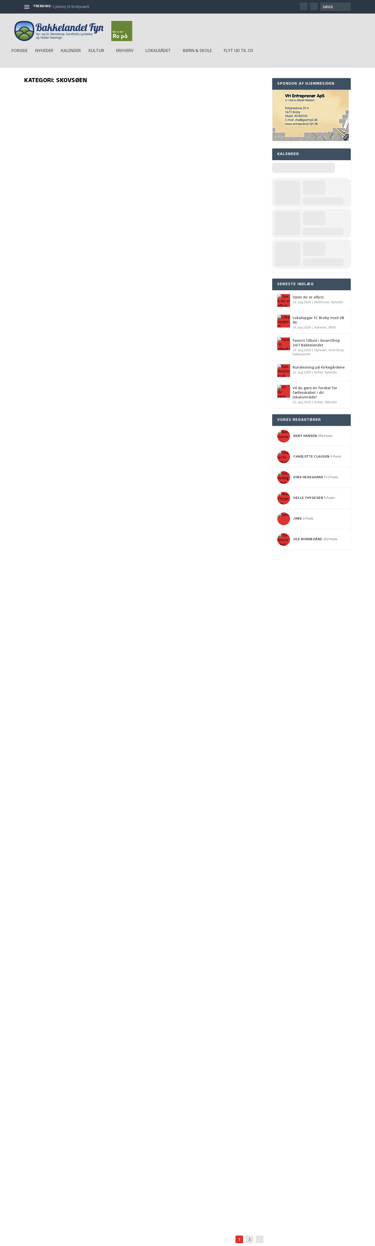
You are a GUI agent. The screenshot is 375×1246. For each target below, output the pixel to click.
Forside (19, 50)
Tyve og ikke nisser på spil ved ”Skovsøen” (97, 658)
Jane (36, 205)
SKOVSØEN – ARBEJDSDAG (67, 1070)
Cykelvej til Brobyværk (71, 6)
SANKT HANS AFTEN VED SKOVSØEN (80, 1190)
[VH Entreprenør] (310, 139)
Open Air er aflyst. (309, 297)
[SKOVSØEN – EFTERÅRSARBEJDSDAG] (105, 1121)
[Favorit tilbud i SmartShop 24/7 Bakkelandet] (283, 343)
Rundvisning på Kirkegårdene (319, 367)
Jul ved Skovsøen (57, 601)
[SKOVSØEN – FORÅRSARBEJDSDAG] (103, 1007)
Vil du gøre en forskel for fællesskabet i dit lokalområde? (315, 392)
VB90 (332, 327)
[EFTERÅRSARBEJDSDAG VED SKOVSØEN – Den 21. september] (145, 775)
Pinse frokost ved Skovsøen (74, 961)
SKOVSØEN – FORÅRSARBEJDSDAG (78, 1018)
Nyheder (44, 50)
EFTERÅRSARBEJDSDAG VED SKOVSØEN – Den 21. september (117, 852)
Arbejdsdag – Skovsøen (67, 196)
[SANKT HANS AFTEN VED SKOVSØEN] (107, 1178)
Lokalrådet (85, 410)
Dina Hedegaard (45, 860)
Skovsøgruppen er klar (67, 549)
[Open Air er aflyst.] (283, 300)
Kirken (318, 372)
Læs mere (41, 223)
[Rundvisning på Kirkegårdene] (283, 370)
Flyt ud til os (238, 50)
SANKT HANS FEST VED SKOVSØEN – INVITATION (97, 909)
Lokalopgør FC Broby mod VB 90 (318, 320)
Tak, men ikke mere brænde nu (78, 401)
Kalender (71, 50)
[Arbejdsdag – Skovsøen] (106, 138)
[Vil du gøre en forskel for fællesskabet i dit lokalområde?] (283, 391)
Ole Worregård (44, 410)
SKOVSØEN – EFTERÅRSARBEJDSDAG (81, 1132)
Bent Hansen (42, 610)
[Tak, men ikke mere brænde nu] (126, 316)
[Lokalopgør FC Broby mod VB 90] (283, 321)
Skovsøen (83, 205)
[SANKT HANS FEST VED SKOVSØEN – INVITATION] (104, 897)
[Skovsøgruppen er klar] (104, 493)
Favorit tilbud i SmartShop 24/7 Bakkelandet (316, 342)
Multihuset (321, 302)
